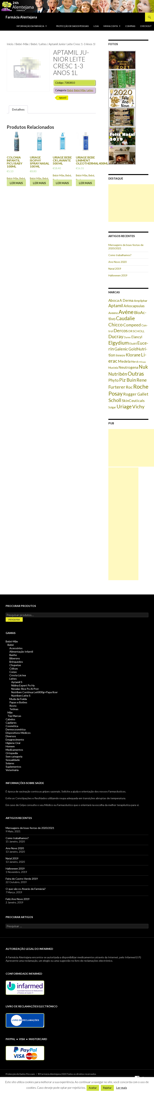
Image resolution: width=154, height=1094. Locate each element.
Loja (96, 26)
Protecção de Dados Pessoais (72, 26)
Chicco (115, 324)
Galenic (121, 348)
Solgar (112, 407)
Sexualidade (13, 759)
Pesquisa (14, 619)
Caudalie (125, 318)
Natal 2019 (114, 268)
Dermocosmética (16, 729)
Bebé (34, 44)
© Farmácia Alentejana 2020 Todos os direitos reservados (67, 1074)
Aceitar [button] (93, 1087)
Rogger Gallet (135, 394)
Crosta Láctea (17, 675)
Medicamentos (14, 749)
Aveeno (113, 313)
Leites (43, 44)
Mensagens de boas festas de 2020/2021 (30, 827)
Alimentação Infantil (21, 651)
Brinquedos (16, 661)
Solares (10, 763)
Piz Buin (127, 380)
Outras (136, 373)
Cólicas (13, 668)
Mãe (10, 712)
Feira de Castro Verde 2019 (22, 878)
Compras (130, 26)
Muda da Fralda (18, 699)
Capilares (11, 722)
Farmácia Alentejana (21, 17)
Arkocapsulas (134, 306)
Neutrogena (128, 367)
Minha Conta (110, 26)
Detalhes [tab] (18, 109)
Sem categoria (14, 756)
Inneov (120, 355)
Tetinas (13, 709)
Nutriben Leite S (20, 695)
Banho (13, 655)
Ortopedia (12, 753)
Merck (135, 361)
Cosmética (12, 726)
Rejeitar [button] (107, 1087)
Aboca (113, 300)
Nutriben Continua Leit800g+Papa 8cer (34, 692)
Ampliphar (140, 300)
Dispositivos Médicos (18, 732)
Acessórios (16, 648)
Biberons (14, 658)
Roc (129, 387)
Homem (10, 746)
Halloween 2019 (117, 275)
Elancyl (136, 337)
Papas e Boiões (18, 702)
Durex (127, 337)
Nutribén (117, 374)
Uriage (124, 406)
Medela (124, 361)
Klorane (133, 354)
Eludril (133, 343)
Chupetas (15, 665)
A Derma (126, 300)
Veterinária (12, 770)
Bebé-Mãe (22, 44)
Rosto (13, 705)
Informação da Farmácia (30, 26)
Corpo (13, 671)
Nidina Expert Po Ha (23, 685)
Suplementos (13, 766)
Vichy (138, 406)
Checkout (146, 26)
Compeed (132, 324)
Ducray (115, 336)
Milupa (142, 362)
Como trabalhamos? (119, 255)
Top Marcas (14, 715)
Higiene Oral (13, 742)
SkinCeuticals (133, 400)
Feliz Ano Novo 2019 (17, 899)
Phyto (113, 380)
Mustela (113, 367)
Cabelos (10, 719)
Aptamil (62, 97)
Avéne (126, 312)
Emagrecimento (15, 739)
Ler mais (16, 183)
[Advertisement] (131, 203)
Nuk (143, 367)
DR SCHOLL (136, 331)
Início (10, 44)
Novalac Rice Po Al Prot (25, 688)
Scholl (114, 400)
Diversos (11, 736)
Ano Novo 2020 (117, 261)
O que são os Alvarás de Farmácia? (26, 888)
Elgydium (118, 343)
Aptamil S (16, 682)
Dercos (121, 330)
